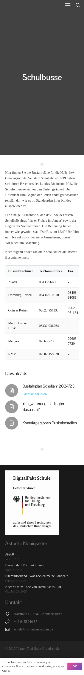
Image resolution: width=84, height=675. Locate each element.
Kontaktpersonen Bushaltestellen (49, 423)
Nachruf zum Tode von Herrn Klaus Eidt (33, 587)
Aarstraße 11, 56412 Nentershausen (38, 614)
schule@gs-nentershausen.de (33, 629)
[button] (67, 5)
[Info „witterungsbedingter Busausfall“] (13, 406)
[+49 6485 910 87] (9, 622)
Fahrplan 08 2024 (34, 394)
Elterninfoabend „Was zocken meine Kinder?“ (36, 576)
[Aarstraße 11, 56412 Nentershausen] (9, 614)
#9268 (9, 554)
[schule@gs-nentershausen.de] (9, 629)
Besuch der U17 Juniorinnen (24, 565)
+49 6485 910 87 (25, 621)
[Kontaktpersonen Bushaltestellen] (13, 423)
